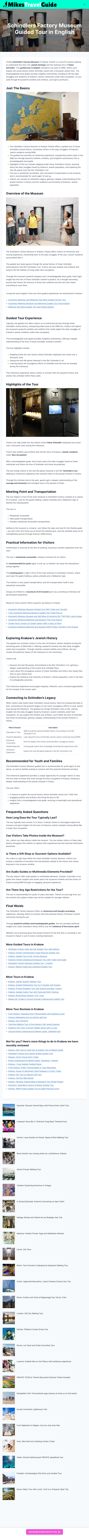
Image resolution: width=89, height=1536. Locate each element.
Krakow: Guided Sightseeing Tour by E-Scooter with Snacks (34, 985)
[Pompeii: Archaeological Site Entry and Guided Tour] (9, 1478)
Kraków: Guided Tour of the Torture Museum (27, 956)
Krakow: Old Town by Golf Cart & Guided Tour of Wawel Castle (35, 1050)
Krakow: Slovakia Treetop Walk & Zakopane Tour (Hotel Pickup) (35, 1082)
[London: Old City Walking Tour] (9, 1318)
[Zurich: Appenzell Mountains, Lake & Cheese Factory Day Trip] (9, 1286)
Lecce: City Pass (24, 1249)
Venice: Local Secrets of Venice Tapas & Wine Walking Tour (42, 1137)
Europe (19, 36)
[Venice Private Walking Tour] (9, 1174)
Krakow (34, 36)
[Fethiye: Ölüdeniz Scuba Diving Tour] (9, 1334)
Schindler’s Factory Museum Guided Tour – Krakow (30, 963)
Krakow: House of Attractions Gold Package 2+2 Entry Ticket (34, 1071)
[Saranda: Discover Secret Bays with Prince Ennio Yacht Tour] (9, 1110)
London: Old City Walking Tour (30, 1313)
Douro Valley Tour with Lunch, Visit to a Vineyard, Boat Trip (42, 1489)
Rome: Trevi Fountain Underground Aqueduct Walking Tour (42, 1265)
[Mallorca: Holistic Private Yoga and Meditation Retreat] (9, 1238)
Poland (51, 36)
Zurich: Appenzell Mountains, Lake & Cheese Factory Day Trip (43, 1281)
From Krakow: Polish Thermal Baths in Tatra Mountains (32, 1068)
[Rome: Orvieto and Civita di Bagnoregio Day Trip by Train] (9, 1302)
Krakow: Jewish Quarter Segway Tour (24, 982)
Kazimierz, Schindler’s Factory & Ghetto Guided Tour (31, 1085)
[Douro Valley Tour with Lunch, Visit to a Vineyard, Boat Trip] (9, 1494)
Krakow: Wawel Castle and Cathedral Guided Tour (30, 967)
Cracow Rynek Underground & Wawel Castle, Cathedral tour (34, 1031)
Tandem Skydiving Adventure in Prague (34, 1185)
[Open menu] (84, 4)
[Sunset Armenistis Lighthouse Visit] (9, 1414)
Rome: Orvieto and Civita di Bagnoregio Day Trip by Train (41, 1297)
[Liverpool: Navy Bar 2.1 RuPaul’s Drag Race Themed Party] (9, 1126)
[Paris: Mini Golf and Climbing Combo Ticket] (9, 1446)
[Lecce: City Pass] (9, 1254)
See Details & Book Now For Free (43, 1532)
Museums (42, 36)
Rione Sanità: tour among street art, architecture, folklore (41, 1153)
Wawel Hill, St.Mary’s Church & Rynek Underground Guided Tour (36, 999)
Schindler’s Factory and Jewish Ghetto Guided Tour (30, 1054)
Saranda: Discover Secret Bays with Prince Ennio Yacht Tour (43, 1105)
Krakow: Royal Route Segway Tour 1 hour (26, 995)
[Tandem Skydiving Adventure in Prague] (9, 1190)
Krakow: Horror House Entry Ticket (23, 1057)
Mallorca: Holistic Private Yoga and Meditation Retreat (40, 1233)
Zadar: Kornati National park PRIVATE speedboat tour (40, 1457)
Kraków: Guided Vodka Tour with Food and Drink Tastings (33, 992)
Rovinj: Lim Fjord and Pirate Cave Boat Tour (36, 1345)
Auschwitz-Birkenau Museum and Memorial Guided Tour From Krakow (39, 303)
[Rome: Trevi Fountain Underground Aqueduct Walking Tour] (9, 1270)
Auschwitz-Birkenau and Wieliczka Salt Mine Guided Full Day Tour (37, 300)
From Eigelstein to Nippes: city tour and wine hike (38, 1425)
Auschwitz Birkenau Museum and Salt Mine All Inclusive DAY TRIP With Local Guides (45, 616)
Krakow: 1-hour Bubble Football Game (24, 1064)
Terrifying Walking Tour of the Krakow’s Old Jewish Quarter (34, 1024)
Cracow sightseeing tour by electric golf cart (27, 1017)
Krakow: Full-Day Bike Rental (20, 1078)
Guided (26, 36)
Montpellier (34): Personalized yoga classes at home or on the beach (47, 1393)
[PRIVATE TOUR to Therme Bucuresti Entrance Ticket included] (9, 1382)
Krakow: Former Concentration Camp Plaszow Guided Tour (34, 953)
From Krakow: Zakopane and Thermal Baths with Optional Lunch (36, 1014)
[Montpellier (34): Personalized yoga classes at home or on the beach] (9, 1398)
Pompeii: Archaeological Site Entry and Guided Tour (39, 1473)
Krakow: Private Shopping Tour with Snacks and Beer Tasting (35, 988)
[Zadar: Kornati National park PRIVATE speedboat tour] (9, 1462)
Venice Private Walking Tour (29, 1169)
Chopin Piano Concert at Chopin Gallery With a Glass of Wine (34, 623)
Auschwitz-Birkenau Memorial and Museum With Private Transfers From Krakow (43, 627)
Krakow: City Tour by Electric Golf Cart (25, 1075)
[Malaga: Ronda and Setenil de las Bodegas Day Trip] (9, 1222)
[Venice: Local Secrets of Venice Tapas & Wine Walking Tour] (9, 1142)
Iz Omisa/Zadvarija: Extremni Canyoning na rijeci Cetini (40, 1201)
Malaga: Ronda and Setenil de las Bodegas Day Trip (39, 1217)
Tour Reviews (60, 36)
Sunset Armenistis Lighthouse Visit (32, 1409)
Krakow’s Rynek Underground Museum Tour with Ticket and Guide (37, 960)
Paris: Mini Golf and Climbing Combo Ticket (36, 1441)
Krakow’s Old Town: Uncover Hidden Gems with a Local (32, 1028)
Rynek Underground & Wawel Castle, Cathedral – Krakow (33, 1060)
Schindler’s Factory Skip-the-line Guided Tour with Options (33, 949)
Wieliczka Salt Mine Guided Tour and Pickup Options (31, 307)
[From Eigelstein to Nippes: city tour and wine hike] (9, 1430)
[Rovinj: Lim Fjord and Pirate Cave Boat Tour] (9, 1350)
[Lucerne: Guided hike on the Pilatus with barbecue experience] (9, 1366)
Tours (70, 36)
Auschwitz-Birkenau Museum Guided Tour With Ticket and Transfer (37, 609)
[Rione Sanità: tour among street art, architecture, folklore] (9, 1158)
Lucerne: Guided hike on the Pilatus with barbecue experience (44, 1361)
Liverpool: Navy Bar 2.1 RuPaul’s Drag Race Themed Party (42, 1121)
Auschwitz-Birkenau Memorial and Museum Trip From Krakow (35, 620)
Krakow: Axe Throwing (18, 1021)
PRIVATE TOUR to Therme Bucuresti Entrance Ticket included (43, 1377)
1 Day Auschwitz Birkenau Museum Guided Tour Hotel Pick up (35, 613)
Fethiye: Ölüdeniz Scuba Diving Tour (32, 1329)
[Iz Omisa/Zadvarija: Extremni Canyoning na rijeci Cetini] (9, 1206)
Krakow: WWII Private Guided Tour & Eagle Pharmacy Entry (33, 1089)
